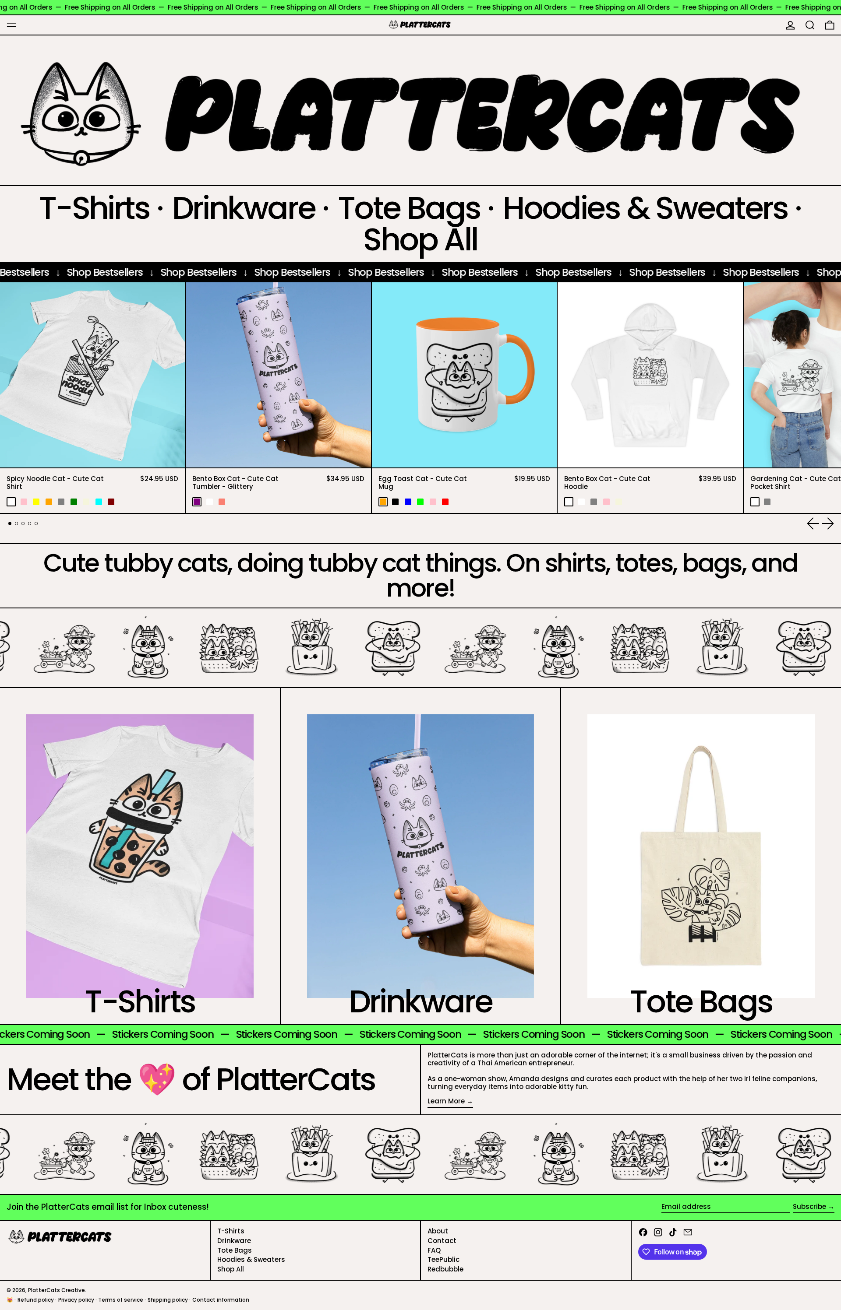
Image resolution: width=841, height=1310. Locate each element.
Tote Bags (234, 1250)
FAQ (434, 1250)
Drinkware (234, 1240)
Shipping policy (168, 1299)
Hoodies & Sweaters (251, 1259)
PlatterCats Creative (56, 1290)
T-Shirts (230, 1231)
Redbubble (445, 1269)
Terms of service (120, 1299)
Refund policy (36, 1299)
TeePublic (443, 1259)
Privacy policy (76, 1299)
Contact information (220, 1299)
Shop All (230, 1269)
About (438, 1231)
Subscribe (809, 1206)
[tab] (10, 523)
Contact (442, 1240)
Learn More (446, 1101)
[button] (810, 25)
